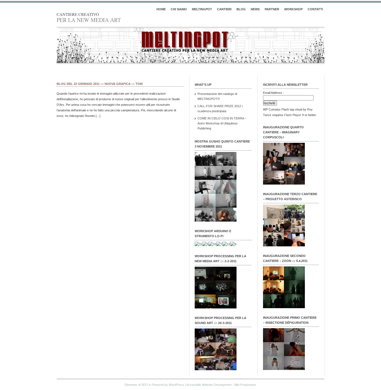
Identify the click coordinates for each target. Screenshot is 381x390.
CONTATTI (315, 9)
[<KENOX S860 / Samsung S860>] (273, 155)
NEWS (255, 9)
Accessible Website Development (209, 384)
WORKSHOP (293, 9)
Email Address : (273, 92)
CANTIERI (224, 9)
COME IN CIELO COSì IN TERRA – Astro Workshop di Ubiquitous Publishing (221, 123)
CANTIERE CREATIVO (78, 14)
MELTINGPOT (202, 9)
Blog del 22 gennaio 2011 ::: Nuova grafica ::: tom (100, 83)
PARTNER (272, 9)
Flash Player (292, 115)
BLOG (241, 9)
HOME (161, 9)
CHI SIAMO (179, 9)
